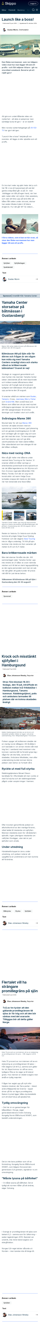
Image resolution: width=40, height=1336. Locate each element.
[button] (20, 45)
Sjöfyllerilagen (19, 263)
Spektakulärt (8, 267)
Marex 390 (27, 423)
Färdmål (11, 10)
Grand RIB (10, 402)
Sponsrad (7, 596)
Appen (30, 10)
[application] (20, 46)
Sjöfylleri (7, 263)
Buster (33, 396)
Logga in (33, 3)
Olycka (17, 911)
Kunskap (21, 10)
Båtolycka (7, 911)
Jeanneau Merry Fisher (26, 399)
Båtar (4, 10)
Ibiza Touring (29, 539)
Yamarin (5, 399)
